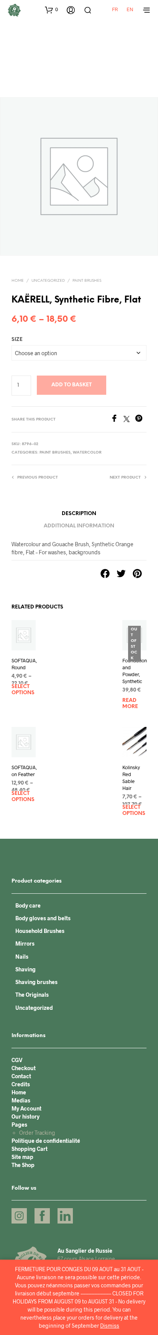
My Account (26, 1108)
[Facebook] (116, 419)
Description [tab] (79, 513)
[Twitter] (129, 419)
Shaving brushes (36, 982)
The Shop (23, 1165)
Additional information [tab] (79, 526)
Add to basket (71, 384)
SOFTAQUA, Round (24, 663)
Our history (26, 1116)
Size (17, 339)
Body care (28, 905)
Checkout (24, 1068)
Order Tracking (37, 1132)
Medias (21, 1100)
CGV (17, 1060)
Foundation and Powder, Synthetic (134, 671)
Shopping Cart (30, 1148)
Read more (130, 704)
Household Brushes (39, 931)
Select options (23, 689)
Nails (21, 956)
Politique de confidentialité (46, 1140)
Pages (19, 1124)
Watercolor (87, 453)
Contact (21, 1076)
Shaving (25, 969)
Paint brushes (86, 281)
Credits (21, 1084)
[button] (51, 9)
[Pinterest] (140, 419)
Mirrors (25, 943)
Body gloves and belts (43, 918)
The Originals (32, 994)
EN (130, 9)
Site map (22, 1157)
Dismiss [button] (109, 1325)
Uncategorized (48, 281)
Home (18, 281)
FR (115, 9)
